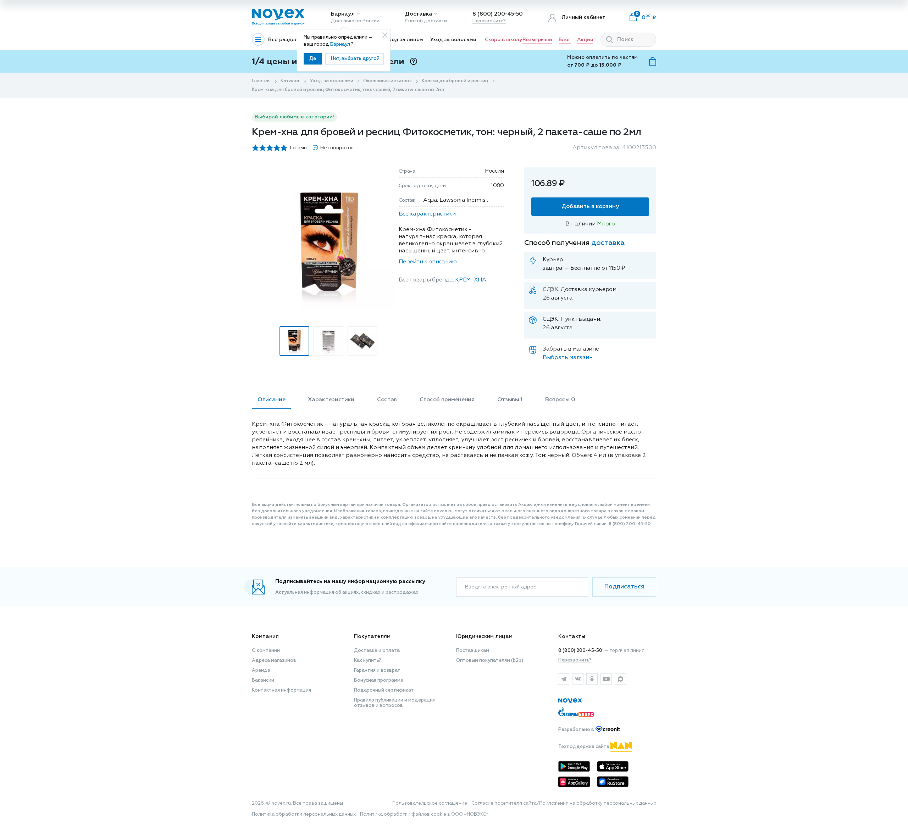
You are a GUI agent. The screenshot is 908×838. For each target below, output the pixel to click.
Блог (565, 39)
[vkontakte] (577, 679)
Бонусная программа (378, 680)
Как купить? (367, 660)
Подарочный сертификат (384, 690)
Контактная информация (281, 690)
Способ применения (447, 400)
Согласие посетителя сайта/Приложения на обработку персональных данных (563, 803)
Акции (585, 39)
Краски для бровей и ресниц (455, 81)
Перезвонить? (489, 21)
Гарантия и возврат (377, 670)
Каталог (290, 81)
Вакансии (263, 680)
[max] (620, 679)
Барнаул (343, 14)
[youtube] (606, 679)
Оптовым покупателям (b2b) (489, 660)
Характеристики (331, 400)
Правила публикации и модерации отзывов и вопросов (395, 703)
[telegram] (563, 679)
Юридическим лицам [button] (484, 636)
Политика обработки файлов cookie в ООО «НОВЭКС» (424, 814)
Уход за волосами (453, 39)
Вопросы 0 (560, 400)
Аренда (261, 670)
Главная (261, 81)
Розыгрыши (537, 39)
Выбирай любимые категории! (294, 116)
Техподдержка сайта (584, 746)
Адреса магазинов (274, 660)
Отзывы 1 (509, 400)
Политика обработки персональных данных (304, 814)
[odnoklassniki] (592, 679)
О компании (266, 650)
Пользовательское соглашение (429, 803)
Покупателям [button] (372, 636)
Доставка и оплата (377, 650)
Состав (387, 400)
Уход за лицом (404, 39)
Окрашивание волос (387, 81)
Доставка (418, 14)
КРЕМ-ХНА (470, 280)
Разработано (576, 729)
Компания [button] (265, 636)
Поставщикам (472, 650)
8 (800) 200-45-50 (497, 14)
